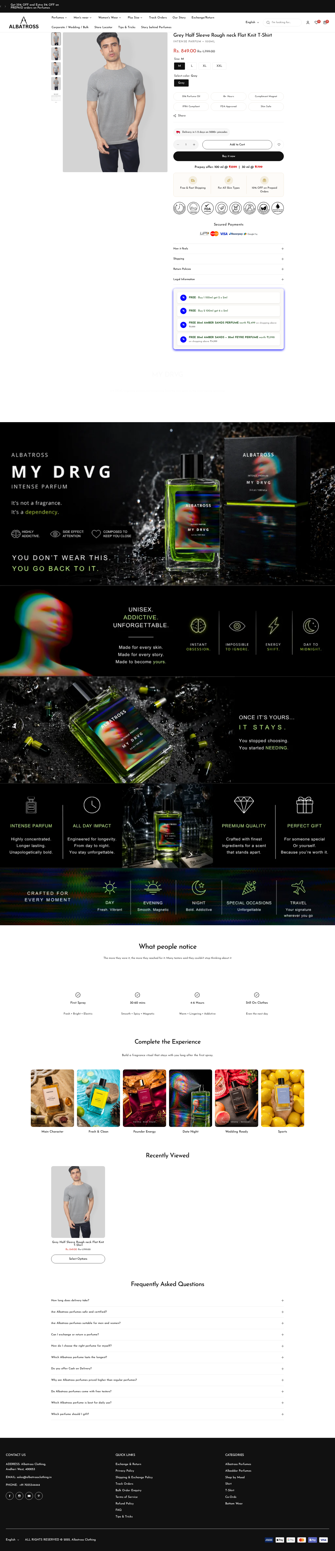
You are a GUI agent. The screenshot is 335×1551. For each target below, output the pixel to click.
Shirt (228, 1483)
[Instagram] (19, 1496)
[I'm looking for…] (268, 22)
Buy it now (228, 156)
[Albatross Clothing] (24, 22)
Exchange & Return (128, 1464)
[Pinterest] (39, 1496)
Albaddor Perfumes (238, 1470)
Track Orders (124, 1483)
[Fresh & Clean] (98, 1098)
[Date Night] (190, 1098)
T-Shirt (229, 1490)
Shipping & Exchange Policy (134, 1477)
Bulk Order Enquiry (129, 1490)
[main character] (52, 1098)
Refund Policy (125, 1503)
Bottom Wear (234, 1503)
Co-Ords (230, 1497)
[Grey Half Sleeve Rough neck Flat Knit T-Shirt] (78, 1202)
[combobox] (282, 22)
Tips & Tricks (124, 1516)
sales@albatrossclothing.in (34, 1477)
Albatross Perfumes (238, 1464)
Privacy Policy (125, 1470)
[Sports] (282, 1098)
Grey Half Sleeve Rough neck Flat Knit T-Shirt (78, 1244)
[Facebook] (10, 1496)
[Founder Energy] (144, 1098)
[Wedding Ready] (236, 1098)
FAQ (119, 1510)
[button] (0, 6)
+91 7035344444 (29, 1485)
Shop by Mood (235, 1477)
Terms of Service (127, 1497)
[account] (308, 22)
